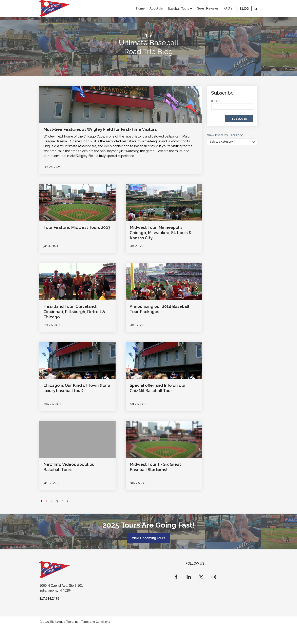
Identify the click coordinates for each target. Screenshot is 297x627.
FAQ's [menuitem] (227, 8)
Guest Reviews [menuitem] (208, 8)
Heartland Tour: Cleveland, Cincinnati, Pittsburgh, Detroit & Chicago (74, 311)
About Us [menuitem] (156, 8)
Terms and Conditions (95, 621)
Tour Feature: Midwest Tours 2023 (76, 227)
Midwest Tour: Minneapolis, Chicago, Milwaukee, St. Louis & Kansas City (161, 232)
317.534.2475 (49, 598)
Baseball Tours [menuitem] (178, 8)
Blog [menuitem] (244, 8)
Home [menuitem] (140, 8)
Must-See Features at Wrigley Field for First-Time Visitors (100, 129)
